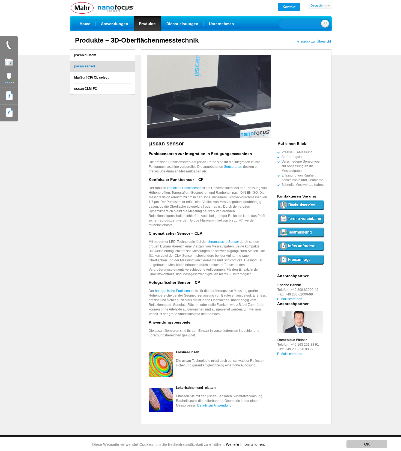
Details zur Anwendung (214, 405)
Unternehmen (221, 24)
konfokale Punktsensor (184, 188)
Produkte (147, 24)
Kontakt (289, 7)
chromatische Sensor (224, 242)
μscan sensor (84, 66)
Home (85, 24)
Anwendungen (114, 24)
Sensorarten (233, 167)
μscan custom (85, 55)
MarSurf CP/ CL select (91, 77)
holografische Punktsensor (175, 291)
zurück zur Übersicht (316, 41)
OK (367, 444)
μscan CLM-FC (85, 89)
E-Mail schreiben (289, 299)
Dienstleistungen (182, 24)
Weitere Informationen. (245, 444)
